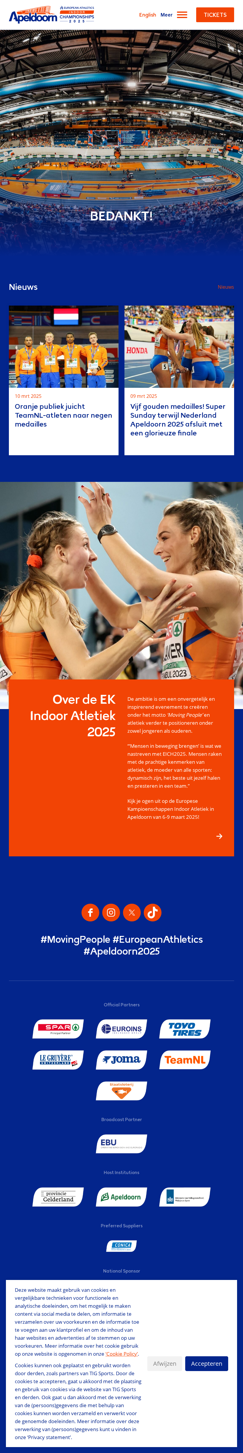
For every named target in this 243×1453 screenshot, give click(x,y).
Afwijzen (164, 1364)
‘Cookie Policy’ (121, 1353)
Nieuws (226, 287)
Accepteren (206, 1364)
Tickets (215, 14)
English (147, 15)
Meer (166, 14)
